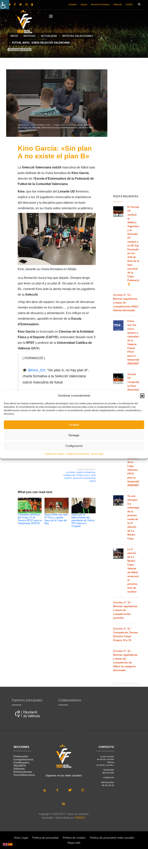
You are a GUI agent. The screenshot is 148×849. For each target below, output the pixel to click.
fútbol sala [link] (83, 475)
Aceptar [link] (74, 424)
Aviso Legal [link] (97, 453)
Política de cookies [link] (55, 453)
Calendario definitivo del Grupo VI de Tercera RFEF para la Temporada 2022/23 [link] (30, 519)
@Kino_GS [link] (36, 370)
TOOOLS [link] (79, 817)
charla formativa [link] (85, 472)
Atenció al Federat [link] (100, 4)
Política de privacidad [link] (77, 453)
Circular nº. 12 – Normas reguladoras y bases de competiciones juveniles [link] (125, 610)
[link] (4, 4)
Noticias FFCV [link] (86, 128)
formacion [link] (69, 475)
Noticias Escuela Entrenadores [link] (59, 128)
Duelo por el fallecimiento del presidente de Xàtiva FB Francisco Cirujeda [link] (82, 520)
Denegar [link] (74, 435)
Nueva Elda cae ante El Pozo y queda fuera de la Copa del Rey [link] (56, 519)
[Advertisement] (126, 131)
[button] (142, 396)
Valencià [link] (117, 4)
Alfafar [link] (70, 472)
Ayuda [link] (84, 4)
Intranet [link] (73, 4)
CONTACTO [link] (108, 778)
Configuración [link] (74, 445)
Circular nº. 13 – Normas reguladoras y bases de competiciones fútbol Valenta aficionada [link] (125, 302)
